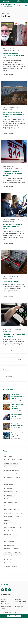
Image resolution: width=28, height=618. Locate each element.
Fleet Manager (8, 513)
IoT (14, 534)
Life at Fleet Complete (20, 601)
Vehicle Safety (8, 563)
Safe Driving (7, 548)
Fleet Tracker (8, 516)
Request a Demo (14, 616)
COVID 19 (17, 477)
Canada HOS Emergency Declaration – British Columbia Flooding (13, 173)
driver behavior (8, 481)
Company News (8, 474)
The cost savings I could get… (16, 415)
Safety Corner (18, 50)
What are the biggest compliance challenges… (17, 406)
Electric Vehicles (5, 604)
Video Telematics (9, 570)
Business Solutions (9, 459)
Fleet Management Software (12, 509)
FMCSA (17, 516)
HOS (19, 527)
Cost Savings (8, 477)
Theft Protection (8, 556)
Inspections (7, 534)
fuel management (9, 523)
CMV (15, 467)
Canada (20, 459)
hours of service (9, 531)
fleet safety (19, 513)
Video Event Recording (10, 566)
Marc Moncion (8, 50)
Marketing (20, 219)
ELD (17, 491)
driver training (8, 491)
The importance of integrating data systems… (17, 435)
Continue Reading (8, 74)
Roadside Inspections (10, 545)
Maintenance (8, 538)
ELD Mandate (8, 499)
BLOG (19, 5)
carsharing (7, 467)
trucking (18, 556)
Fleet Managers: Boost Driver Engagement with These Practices (13, 226)
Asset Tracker (8, 456)
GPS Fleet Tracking (9, 527)
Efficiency (3, 601)
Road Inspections (9, 541)
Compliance (19, 474)
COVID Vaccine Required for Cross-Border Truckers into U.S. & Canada (13, 114)
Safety (16, 548)
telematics (17, 552)
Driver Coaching (9, 484)
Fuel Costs (7, 520)
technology (7, 552)
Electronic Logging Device (11, 502)
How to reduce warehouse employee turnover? (17, 396)
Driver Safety (8, 488)
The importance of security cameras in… (17, 424)
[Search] (23, 374)
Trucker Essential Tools (11, 281)
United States (8, 559)
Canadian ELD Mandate (11, 463)
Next (19, 359)
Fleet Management (9, 221)
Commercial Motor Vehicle (11, 470)
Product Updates (19, 606)
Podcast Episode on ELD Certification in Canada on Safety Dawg (14, 55)
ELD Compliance (9, 495)
